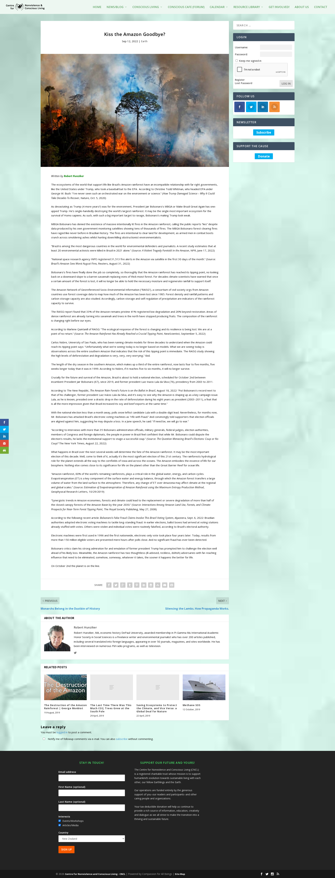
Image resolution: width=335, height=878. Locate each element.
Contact (320, 7)
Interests (64, 816)
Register (240, 79)
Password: (241, 54)
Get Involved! (279, 7)
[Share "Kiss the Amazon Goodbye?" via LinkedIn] (143, 585)
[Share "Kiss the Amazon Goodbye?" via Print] (171, 585)
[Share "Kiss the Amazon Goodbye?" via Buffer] (150, 585)
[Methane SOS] (204, 687)
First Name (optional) (71, 787)
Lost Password (243, 83)
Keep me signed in (250, 60)
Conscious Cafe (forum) (186, 7)
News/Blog (115, 7)
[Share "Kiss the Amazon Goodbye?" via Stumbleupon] (157, 585)
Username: (241, 47)
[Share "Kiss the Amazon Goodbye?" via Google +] (122, 585)
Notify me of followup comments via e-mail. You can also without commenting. (100, 739)
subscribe (122, 739)
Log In (286, 83)
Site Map (180, 874)
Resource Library (246, 7)
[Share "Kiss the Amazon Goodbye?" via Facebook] (108, 585)
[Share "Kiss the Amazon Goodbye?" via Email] (164, 585)
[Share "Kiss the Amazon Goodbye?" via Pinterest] (136, 585)
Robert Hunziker (85, 627)
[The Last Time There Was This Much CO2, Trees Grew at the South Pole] (111, 687)
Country (63, 832)
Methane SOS (191, 705)
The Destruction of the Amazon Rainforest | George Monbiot (65, 706)
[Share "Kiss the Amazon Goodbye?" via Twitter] (115, 585)
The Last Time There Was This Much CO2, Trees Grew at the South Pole (110, 708)
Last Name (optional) (71, 801)
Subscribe (263, 132)
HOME (97, 7)
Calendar (217, 7)
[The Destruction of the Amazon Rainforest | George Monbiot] (65, 687)
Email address (67, 772)
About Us (302, 7)
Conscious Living (145, 7)
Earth (144, 41)
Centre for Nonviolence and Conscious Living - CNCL (95, 874)
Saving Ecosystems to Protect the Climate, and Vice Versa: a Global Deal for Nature (156, 708)
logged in (62, 732)
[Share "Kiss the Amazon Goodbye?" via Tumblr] (129, 585)
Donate (264, 156)
